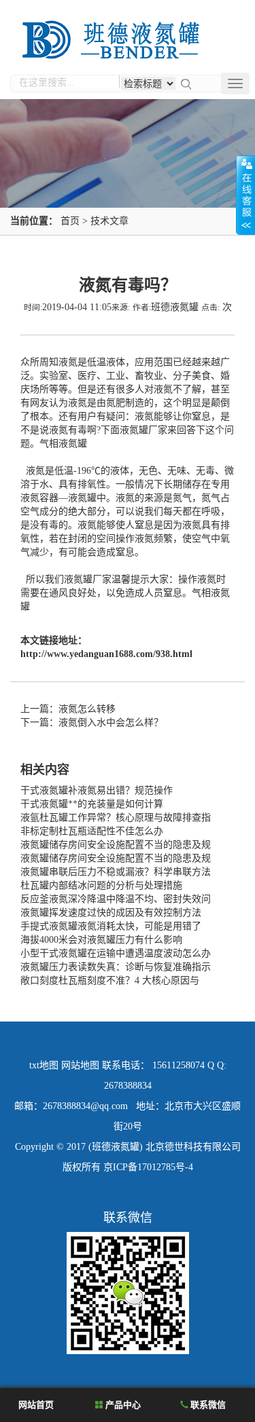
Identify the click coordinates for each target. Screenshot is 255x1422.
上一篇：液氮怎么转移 (68, 709)
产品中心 (122, 1405)
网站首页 (35, 1405)
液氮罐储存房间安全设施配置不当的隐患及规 (115, 845)
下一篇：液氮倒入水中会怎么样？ (91, 722)
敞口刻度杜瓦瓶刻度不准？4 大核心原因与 (109, 980)
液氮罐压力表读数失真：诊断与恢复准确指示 (115, 967)
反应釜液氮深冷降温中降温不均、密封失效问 (115, 899)
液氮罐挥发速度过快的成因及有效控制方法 (110, 913)
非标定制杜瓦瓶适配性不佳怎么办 (91, 831)
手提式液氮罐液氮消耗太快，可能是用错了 (110, 926)
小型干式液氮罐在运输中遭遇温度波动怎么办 (115, 953)
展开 (245, 195)
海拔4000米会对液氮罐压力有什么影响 (101, 940)
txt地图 (43, 1065)
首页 (70, 221)
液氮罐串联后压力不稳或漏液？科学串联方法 (115, 872)
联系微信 (207, 1405)
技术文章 (109, 221)
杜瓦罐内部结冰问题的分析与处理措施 (101, 885)
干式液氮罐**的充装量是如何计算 (91, 804)
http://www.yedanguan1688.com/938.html (106, 654)
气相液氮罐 (63, 443)
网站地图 (80, 1065)
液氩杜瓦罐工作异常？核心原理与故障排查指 (115, 817)
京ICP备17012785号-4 (148, 1167)
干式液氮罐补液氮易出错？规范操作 (96, 790)
